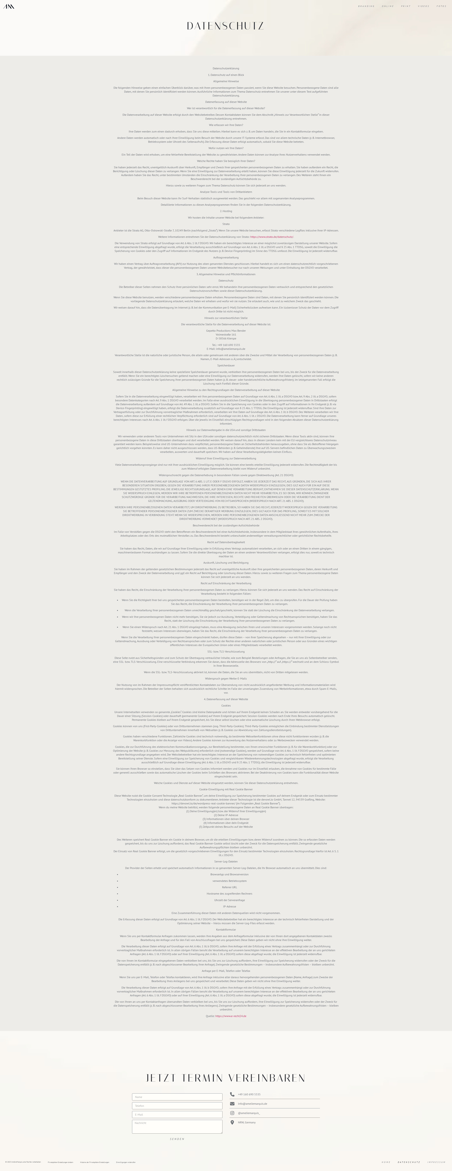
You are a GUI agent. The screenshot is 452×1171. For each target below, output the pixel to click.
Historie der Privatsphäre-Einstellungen (94, 1162)
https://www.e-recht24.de (230, 1016)
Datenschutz (409, 1162)
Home (386, 1162)
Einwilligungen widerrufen (125, 1162)
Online (388, 6)
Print (406, 6)
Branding (366, 6)
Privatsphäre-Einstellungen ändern (60, 1162)
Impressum (436, 1162)
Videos (424, 6)
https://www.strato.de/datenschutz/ (271, 237)
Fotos (442, 6)
